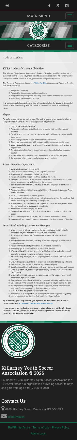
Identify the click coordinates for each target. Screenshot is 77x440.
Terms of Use (41, 427)
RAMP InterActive (19, 427)
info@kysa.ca (16, 417)
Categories (38, 45)
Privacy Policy (60, 427)
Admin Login (38, 433)
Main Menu (38, 15)
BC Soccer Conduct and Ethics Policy (36, 303)
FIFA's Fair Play (40, 83)
